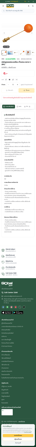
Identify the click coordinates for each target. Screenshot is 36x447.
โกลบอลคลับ (5, 403)
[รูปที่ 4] (22, 52)
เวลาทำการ (22, 422)
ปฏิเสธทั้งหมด (18, 439)
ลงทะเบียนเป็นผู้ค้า (6, 340)
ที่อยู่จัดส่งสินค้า (6, 396)
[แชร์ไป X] (13, 79)
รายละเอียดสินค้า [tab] (9, 106)
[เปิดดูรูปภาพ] (18, 33)
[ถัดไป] (32, 33)
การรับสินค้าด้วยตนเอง (8, 361)
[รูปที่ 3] (16, 52)
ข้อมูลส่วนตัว (5, 390)
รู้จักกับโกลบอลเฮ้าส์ (7, 323)
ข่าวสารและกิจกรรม (7, 346)
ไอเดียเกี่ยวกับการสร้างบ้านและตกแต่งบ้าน (13, 378)
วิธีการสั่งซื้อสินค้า (6, 358)
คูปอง (3, 399)
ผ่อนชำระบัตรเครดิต (7, 371)
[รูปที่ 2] (10, 52)
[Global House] (10, 6)
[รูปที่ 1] (4, 52)
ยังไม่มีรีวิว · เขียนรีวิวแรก (9, 68)
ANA (3, 59)
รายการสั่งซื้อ (5, 393)
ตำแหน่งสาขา (5, 368)
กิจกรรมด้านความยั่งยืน (8, 343)
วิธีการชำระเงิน (5, 365)
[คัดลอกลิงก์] (16, 79)
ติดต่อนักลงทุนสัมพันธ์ (7, 333)
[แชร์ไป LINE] (9, 79)
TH (25, 1)
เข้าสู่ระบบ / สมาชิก (7, 386)
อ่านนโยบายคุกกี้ (27, 432)
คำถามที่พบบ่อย (6, 355)
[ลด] (8, 85)
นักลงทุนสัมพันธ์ (6, 330)
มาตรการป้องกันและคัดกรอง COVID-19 (12, 326)
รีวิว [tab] (28, 106)
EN (28, 1)
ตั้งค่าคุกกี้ (18, 443)
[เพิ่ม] (17, 85)
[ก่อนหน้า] (4, 33)
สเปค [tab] (20, 106)
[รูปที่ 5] (28, 52)
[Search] (33, 6)
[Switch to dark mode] (33, 1)
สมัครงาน (4, 336)
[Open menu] (3, 6)
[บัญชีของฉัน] (28, 6)
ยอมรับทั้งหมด (18, 435)
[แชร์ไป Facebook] (5, 79)
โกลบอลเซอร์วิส (6, 375)
